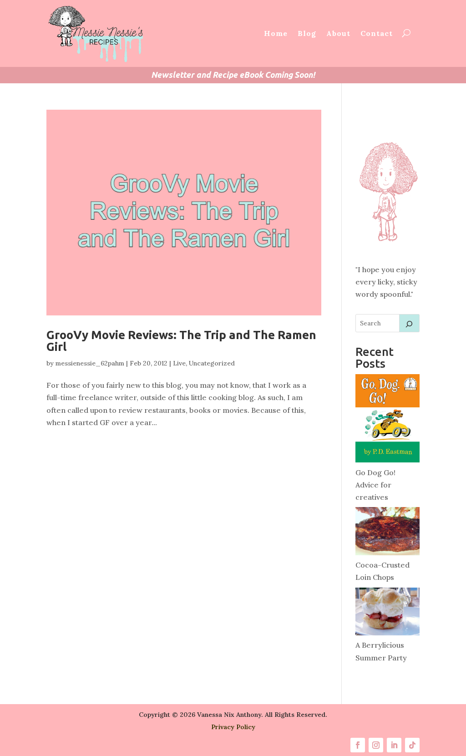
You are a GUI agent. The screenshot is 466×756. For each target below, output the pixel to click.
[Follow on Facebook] (357, 745)
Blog (307, 33)
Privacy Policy (233, 727)
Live (179, 363)
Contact (376, 33)
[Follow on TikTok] (412, 745)
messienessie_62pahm (90, 363)
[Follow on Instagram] (376, 745)
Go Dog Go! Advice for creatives (375, 485)
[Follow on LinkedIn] (394, 745)
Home (276, 33)
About (338, 33)
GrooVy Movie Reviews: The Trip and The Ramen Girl (181, 340)
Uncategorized (212, 363)
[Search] (409, 323)
